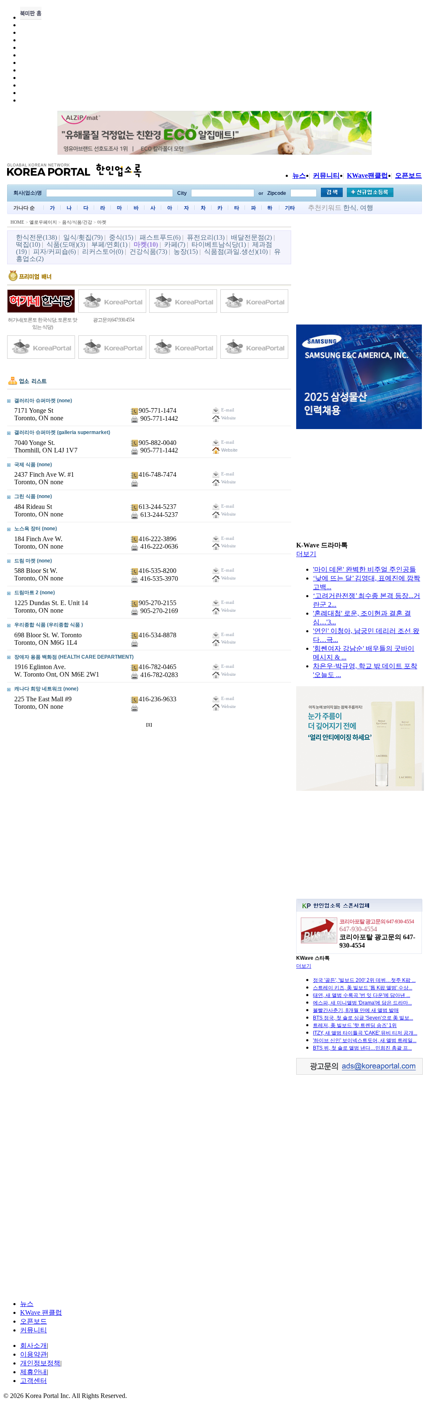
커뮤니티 (326, 175)
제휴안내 (33, 1371)
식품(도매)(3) (66, 244)
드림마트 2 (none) (34, 592)
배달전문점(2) (251, 237)
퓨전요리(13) (206, 237)
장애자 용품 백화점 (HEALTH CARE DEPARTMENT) (74, 657)
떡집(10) (28, 244)
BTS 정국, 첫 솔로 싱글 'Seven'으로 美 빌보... (363, 1018)
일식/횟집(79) (83, 237)
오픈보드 (408, 175)
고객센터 (33, 1380)
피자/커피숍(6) (54, 251)
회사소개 (33, 1345)
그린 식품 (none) (33, 496)
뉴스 (299, 175)
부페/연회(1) (109, 244)
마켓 (101, 222)
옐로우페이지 (43, 222)
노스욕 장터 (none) (35, 529)
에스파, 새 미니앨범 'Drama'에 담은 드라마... (362, 1003)
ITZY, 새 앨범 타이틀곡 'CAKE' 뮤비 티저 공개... (365, 1033)
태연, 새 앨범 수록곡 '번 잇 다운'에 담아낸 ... (361, 995)
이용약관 (33, 1354)
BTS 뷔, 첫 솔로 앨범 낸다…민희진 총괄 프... (362, 1048)
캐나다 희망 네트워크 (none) (46, 689)
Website (229, 449)
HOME (17, 222)
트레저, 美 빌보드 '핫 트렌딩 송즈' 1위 (355, 1025)
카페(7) (174, 244)
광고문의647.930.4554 (113, 320)
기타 (290, 208)
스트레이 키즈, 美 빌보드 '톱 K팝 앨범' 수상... (362, 988)
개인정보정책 (40, 1363)
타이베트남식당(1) (218, 244)
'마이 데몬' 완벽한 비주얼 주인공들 (364, 569)
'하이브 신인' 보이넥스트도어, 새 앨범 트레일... (364, 1040)
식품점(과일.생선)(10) (236, 251)
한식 (350, 207)
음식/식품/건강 (77, 222)
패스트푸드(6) (160, 237)
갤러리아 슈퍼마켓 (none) (43, 401)
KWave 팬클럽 (41, 1312)
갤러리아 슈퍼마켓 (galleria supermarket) (62, 432)
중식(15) (121, 237)
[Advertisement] (359, 270)
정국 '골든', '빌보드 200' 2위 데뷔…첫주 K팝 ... (364, 980)
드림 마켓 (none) (33, 561)
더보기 (306, 553)
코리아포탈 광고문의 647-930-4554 (376, 921)
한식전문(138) (36, 237)
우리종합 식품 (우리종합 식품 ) (48, 625)
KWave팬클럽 (367, 175)
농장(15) (185, 251)
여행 (366, 207)
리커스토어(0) (102, 251)
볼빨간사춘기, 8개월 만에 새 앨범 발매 (356, 1010)
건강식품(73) (148, 251)
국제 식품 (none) (33, 465)
